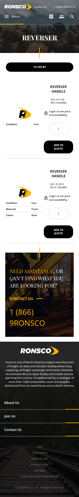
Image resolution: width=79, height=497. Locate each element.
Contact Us (40, 7)
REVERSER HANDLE (58, 89)
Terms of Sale (39, 458)
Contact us (21, 298)
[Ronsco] (18, 8)
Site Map (39, 470)
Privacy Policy (39, 464)
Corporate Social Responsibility (39, 476)
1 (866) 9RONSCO (64, 7)
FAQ (39, 447)
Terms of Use (39, 453)
